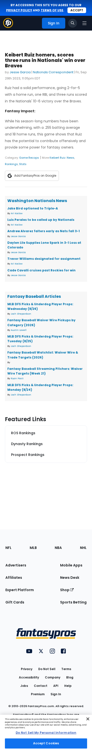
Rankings (11, 164)
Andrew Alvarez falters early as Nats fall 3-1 (43, 231)
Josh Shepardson (21, 313)
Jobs (24, 686)
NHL (83, 547)
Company (52, 677)
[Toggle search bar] (72, 23)
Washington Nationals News (37, 201)
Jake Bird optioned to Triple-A (32, 208)
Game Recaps (29, 158)
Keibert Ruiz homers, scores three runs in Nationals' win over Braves (45, 60)
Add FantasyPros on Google (35, 175)
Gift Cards (14, 602)
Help (68, 686)
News (70, 158)
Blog (69, 677)
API (55, 686)
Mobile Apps (71, 565)
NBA (58, 547)
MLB (33, 547)
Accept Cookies (46, 743)
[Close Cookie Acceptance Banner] (88, 719)
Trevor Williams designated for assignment (43, 259)
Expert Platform (19, 589)
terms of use (52, 10)
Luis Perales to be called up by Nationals (40, 220)
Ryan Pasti (17, 378)
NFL (8, 547)
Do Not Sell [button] (46, 669)
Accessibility (29, 677)
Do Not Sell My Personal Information (46, 733)
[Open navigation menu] (84, 23)
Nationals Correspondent (53, 72)
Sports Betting (73, 602)
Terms (66, 669)
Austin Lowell (18, 330)
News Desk (69, 577)
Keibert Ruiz (58, 158)
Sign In (56, 694)
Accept (76, 10)
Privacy (26, 669)
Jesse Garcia (20, 72)
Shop (65, 589)
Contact (40, 686)
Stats (22, 164)
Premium (38, 694)
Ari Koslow (17, 213)
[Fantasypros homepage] (8, 26)
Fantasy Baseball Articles (34, 296)
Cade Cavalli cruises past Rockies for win (41, 270)
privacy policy (19, 10)
